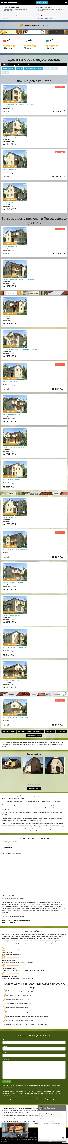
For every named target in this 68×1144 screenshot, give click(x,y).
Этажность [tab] (21, 65)
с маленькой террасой (8, 68)
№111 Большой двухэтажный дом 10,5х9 (15, 718)
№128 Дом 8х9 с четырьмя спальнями (15, 550)
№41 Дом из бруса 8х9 (10, 517)
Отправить (7, 1081)
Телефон (4, 1046)
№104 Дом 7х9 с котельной (11, 479)
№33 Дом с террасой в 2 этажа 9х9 (13, 582)
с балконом (19, 68)
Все (29, 65)
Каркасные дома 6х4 (38, 731)
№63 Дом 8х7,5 (7, 316)
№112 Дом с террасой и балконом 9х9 (14, 648)
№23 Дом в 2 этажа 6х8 (10, 202)
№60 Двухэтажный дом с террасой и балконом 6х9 (18, 279)
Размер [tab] (12, 65)
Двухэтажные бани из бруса (34, 735)
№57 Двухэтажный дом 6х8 (11, 246)
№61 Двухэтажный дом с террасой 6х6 (15, 137)
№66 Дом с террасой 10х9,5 (11, 680)
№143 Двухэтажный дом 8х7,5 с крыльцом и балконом (20, 349)
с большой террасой (30, 68)
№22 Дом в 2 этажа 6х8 (10, 169)
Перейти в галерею (34, 788)
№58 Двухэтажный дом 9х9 (11, 615)
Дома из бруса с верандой (9, 731)
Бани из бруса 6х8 (50, 731)
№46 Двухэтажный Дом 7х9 (11, 414)
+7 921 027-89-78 (9, 2)
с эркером (39, 68)
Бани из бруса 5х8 (61, 731)
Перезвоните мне (42, 2)
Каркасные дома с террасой (24, 731)
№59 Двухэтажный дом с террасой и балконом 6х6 (18, 104)
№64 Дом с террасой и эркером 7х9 (14, 447)
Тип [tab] (6, 65)
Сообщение (5, 1059)
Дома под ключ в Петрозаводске (36, 25)
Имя (3, 1039)
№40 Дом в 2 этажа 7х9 (10, 382)
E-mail (4, 1052)
